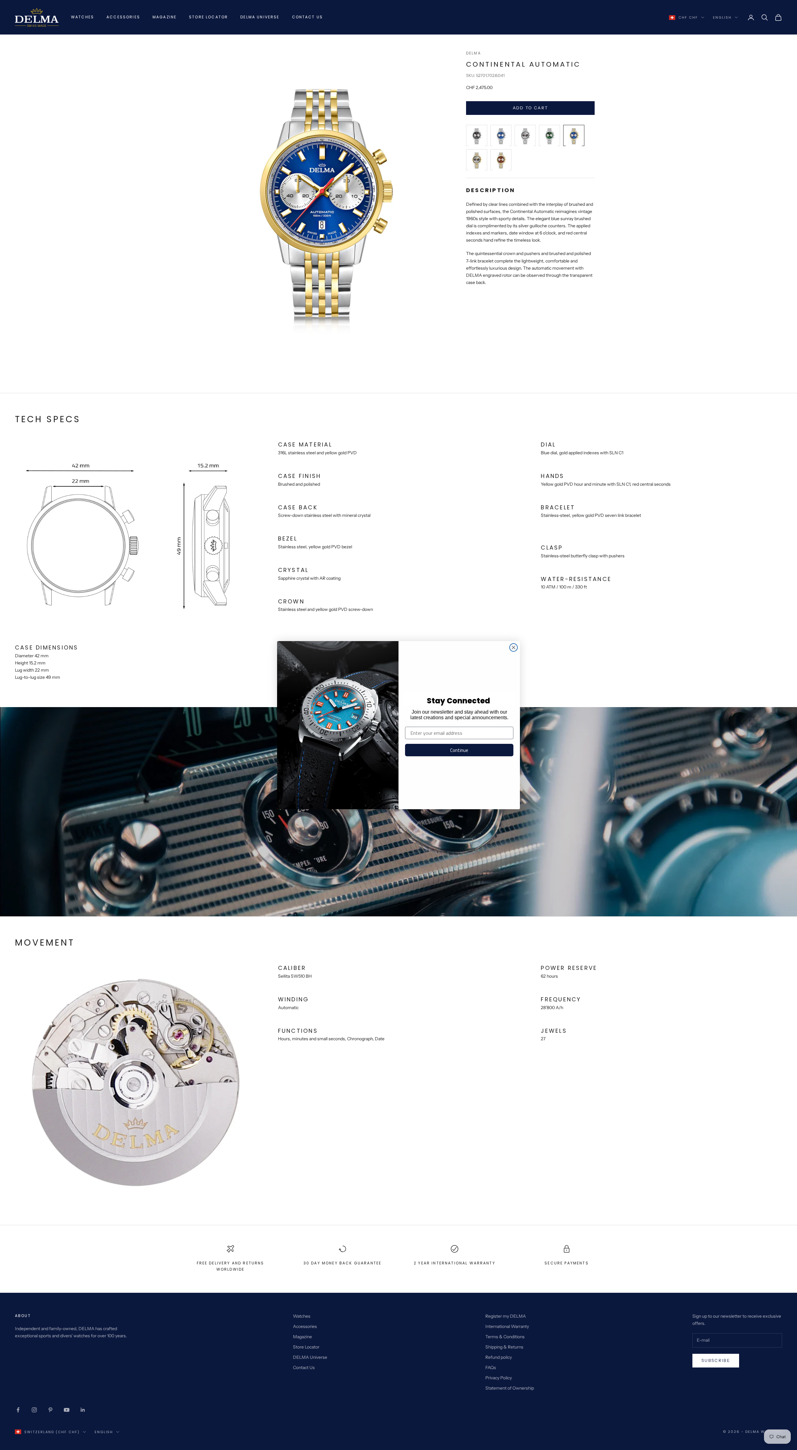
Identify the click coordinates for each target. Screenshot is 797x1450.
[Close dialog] (513, 647)
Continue (459, 750)
